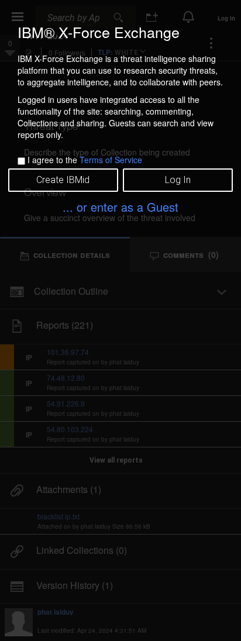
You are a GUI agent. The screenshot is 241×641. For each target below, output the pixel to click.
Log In (178, 179)
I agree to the (84, 160)
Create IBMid (62, 179)
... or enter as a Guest (120, 206)
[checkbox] (21, 161)
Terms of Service (111, 160)
